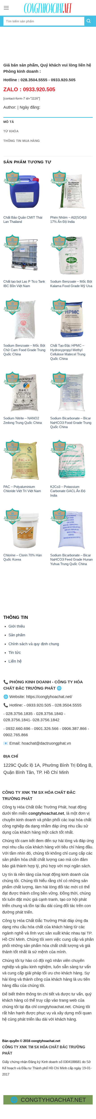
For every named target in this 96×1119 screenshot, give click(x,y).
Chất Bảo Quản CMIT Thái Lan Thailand (22, 220)
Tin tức (14, 652)
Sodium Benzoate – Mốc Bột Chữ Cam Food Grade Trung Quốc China (24, 350)
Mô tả (8, 122)
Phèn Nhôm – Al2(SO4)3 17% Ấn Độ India (68, 220)
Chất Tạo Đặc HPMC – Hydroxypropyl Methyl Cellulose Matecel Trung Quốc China (67, 352)
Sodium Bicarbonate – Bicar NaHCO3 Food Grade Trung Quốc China (70, 422)
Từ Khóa (11, 131)
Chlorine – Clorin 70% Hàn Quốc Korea (22, 557)
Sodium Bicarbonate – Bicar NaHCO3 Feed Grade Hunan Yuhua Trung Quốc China (71, 559)
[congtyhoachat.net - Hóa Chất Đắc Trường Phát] (48, 8)
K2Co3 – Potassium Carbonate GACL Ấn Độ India (67, 491)
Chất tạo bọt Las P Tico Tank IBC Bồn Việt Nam (24, 284)
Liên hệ (15, 661)
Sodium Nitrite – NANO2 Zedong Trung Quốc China (22, 420)
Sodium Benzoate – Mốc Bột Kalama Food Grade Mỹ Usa (71, 284)
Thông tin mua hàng (21, 141)
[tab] (48, 122)
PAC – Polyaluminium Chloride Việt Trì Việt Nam (22, 489)
